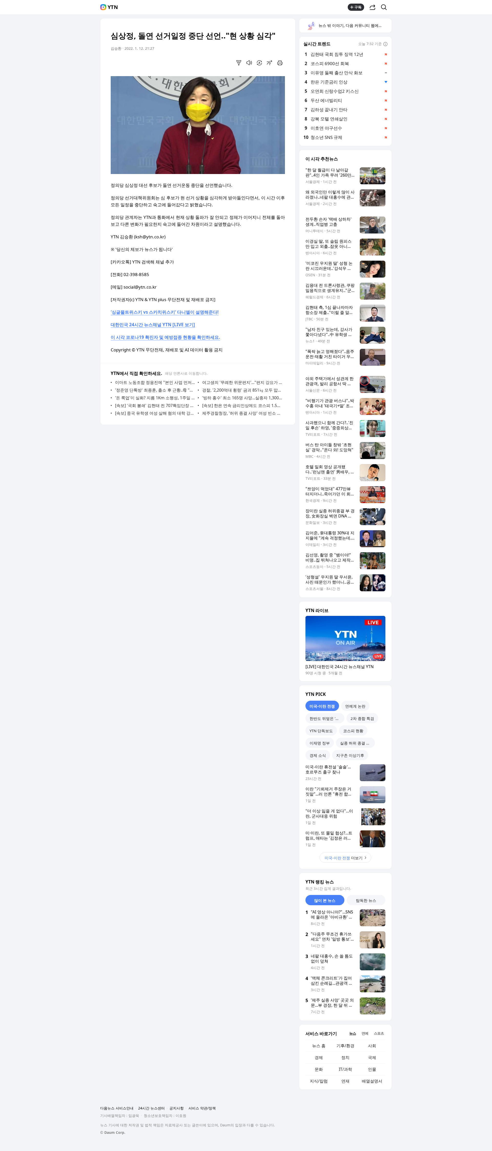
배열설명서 (372, 1081)
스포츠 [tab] (379, 1033)
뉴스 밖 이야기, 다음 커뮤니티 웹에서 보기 (355, 25)
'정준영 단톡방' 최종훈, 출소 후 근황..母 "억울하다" (155, 390)
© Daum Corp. (112, 1132)
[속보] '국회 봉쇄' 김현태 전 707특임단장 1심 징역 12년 (155, 405)
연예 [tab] (365, 1033)
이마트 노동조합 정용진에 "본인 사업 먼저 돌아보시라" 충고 (155, 382)
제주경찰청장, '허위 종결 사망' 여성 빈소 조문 (242, 413)
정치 (345, 1057)
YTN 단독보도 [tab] (321, 730)
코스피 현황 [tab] (353, 730)
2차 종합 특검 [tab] (362, 718)
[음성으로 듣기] (249, 63)
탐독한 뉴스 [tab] (366, 900)
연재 (345, 1081)
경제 (319, 1057)
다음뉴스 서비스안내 (117, 1108)
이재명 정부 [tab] (320, 743)
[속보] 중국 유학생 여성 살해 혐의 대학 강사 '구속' (155, 413)
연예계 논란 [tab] (355, 706)
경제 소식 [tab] (318, 755)
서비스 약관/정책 (202, 1108)
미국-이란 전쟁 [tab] (322, 706)
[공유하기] (372, 7)
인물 (372, 1069)
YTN (113, 7)
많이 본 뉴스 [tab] (324, 900)
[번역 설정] (259, 63)
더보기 (344, 857)
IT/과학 (345, 1069)
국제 (372, 1057)
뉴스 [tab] (352, 1033)
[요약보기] (239, 63)
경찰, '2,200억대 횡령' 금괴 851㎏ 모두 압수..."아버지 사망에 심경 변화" (242, 390)
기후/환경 (345, 1045)
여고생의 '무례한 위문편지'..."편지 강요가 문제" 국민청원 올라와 (242, 382)
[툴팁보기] (385, 44)
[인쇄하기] (280, 63)
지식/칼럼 (319, 1081)
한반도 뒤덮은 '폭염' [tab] (327, 718)
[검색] (385, 7)
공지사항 (176, 1108)
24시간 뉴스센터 (151, 1108)
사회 (372, 1045)
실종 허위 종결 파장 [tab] (357, 743)
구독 (358, 7)
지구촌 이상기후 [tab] (350, 755)
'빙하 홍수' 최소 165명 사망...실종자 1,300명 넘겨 (242, 398)
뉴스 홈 (318, 1045)
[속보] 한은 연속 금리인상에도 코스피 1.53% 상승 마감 (242, 405)
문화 (319, 1069)
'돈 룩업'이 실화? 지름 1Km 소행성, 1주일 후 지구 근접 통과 (155, 398)
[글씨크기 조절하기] (269, 63)
